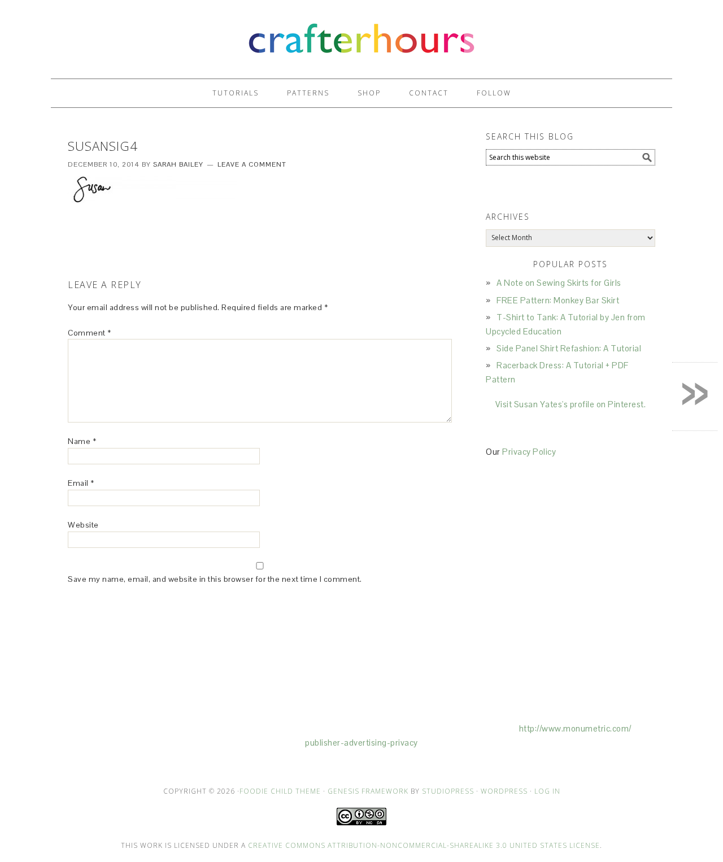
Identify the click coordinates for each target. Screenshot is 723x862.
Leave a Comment (251, 164)
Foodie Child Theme (280, 791)
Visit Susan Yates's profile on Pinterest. (570, 404)
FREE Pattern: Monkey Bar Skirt (557, 300)
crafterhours (361, 34)
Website (83, 525)
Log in (547, 791)
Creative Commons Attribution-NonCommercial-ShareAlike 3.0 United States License (424, 845)
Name (82, 441)
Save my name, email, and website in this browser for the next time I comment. (215, 579)
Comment (89, 333)
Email (81, 483)
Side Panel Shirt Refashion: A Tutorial (568, 348)
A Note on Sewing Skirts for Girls (558, 282)
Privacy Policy (529, 451)
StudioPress (448, 791)
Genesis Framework (368, 791)
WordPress (504, 791)
